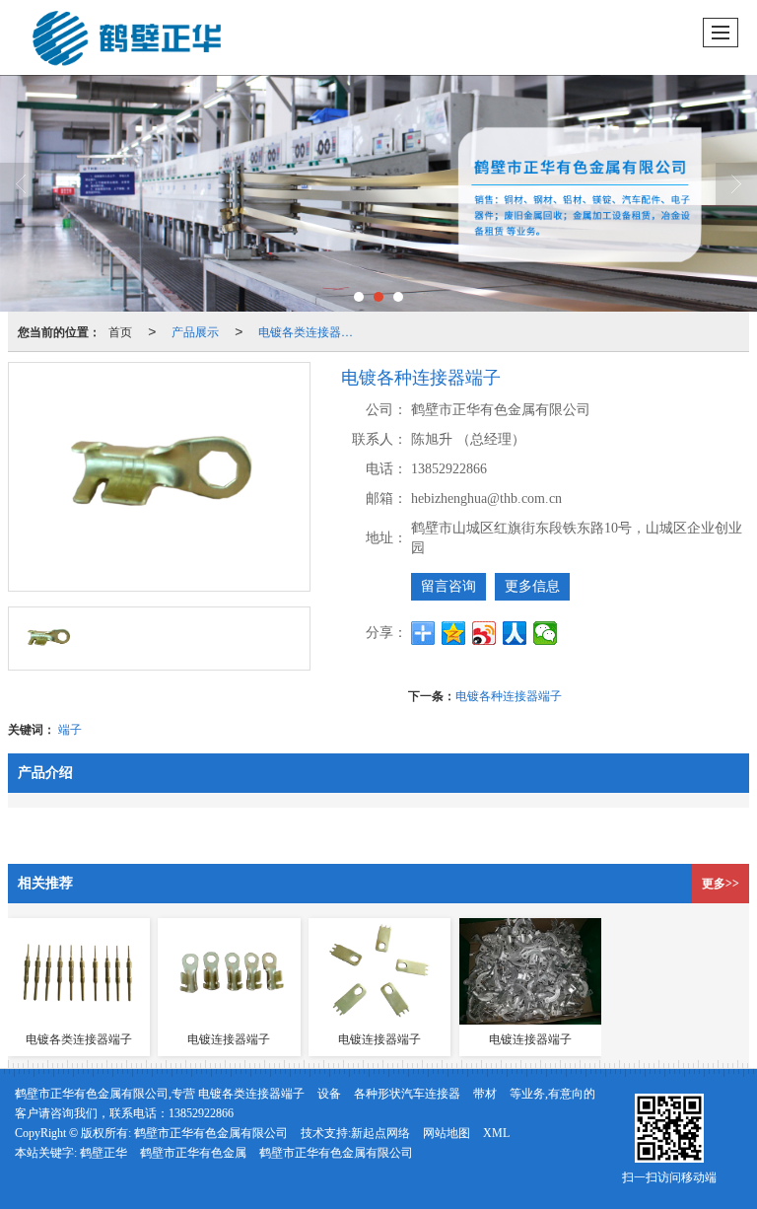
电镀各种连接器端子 (508, 694)
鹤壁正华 (103, 1153)
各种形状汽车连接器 (407, 1094)
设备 (329, 1094)
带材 (485, 1094)
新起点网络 (380, 1133)
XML (496, 1133)
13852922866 (201, 1113)
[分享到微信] (545, 633)
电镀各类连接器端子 (311, 330)
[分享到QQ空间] (454, 633)
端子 (70, 728)
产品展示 (195, 330)
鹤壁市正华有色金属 (193, 1153)
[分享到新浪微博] (484, 633)
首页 (120, 330)
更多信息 (532, 586)
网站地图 (446, 1133)
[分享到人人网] (515, 633)
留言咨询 (448, 586)
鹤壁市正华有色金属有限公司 (211, 1133)
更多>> (720, 883)
